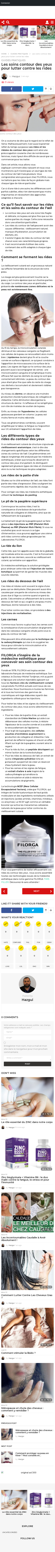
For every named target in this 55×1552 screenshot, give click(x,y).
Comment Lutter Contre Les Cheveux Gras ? (26, 1296)
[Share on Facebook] (11, 89)
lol (21, 966)
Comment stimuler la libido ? (18, 1353)
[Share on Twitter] (33, 89)
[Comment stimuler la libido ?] (27, 1328)
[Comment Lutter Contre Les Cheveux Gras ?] (27, 1270)
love (7, 966)
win (48, 966)
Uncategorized (9, 1532)
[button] (2, 22)
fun (38, 942)
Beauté (4, 1119)
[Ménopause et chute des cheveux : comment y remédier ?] (27, 1383)
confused (17, 942)
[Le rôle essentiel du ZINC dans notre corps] (27, 1097)
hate (6, 942)
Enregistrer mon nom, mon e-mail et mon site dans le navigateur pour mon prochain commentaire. (26, 1049)
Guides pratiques (13, 60)
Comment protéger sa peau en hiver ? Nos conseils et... (32, 1454)
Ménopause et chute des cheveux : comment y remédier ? (22, 1409)
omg (34, 966)
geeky (49, 942)
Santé (3, 1350)
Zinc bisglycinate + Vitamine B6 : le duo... (28, 43)
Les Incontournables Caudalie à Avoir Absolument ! (46, 44)
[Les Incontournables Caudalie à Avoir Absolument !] (27, 1212)
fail (27, 942)
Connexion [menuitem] (5, 3)
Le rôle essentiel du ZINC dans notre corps (9, 43)
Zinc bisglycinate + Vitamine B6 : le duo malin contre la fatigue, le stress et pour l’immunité (25, 1180)
